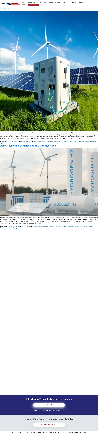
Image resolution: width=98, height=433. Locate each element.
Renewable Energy (12, 228)
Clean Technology (68, 226)
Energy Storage (54, 141)
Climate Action (45, 141)
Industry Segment (32, 2)
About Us (64, 2)
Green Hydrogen (73, 141)
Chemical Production (49, 226)
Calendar (57, 2)
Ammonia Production (37, 226)
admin (2, 141)
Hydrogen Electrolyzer (26, 141)
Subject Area (43, 2)
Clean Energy (37, 141)
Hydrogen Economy (84, 141)
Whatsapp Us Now (34, 5)
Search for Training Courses (78, 2)
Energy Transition (63, 141)
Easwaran (3, 226)
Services (51, 2)
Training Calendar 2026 (49, 424)
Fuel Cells (76, 226)
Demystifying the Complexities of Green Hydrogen (28, 146)
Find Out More (49, 405)
